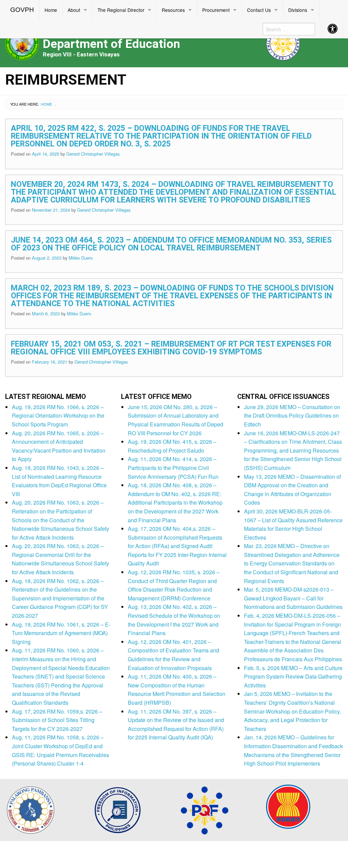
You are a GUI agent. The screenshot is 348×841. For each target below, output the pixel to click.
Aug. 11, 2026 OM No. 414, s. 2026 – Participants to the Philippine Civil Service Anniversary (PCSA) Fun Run (173, 467)
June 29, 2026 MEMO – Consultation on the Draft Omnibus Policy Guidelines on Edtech (292, 415)
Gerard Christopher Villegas (93, 154)
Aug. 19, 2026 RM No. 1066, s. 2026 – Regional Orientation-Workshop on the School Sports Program (58, 415)
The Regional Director (121, 9)
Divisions (297, 9)
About (74, 9)
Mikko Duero (81, 258)
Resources (173, 9)
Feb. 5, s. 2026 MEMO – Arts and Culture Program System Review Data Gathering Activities (293, 676)
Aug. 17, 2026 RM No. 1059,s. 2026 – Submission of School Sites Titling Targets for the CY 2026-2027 (57, 720)
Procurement (216, 9)
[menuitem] (22, 10)
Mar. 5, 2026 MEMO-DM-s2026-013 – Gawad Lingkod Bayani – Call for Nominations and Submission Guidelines (293, 598)
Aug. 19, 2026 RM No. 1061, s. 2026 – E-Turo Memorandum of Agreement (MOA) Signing (61, 633)
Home (51, 9)
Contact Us (259, 9)
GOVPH (22, 9)
